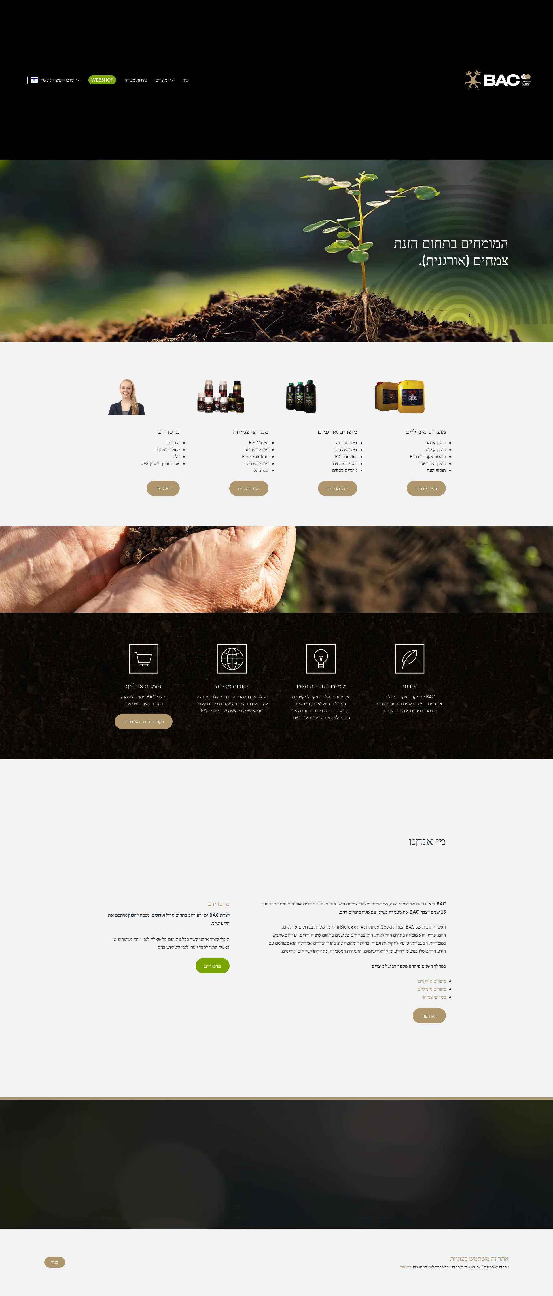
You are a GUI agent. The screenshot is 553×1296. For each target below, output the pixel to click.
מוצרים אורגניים (432, 981)
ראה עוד (163, 488)
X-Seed (261, 470)
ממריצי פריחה (256, 449)
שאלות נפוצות (167, 449)
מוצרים (161, 80)
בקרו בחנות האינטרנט (143, 721)
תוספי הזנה (436, 470)
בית (185, 80)
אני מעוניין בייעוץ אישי (160, 463)
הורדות (173, 442)
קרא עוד (405, 1267)
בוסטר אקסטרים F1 (428, 456)
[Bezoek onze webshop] (143, 659)
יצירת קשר (50, 80)
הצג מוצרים (426, 488)
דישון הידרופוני (433, 463)
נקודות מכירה (136, 80)
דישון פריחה (346, 442)
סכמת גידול (244, 1218)
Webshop (102, 80)
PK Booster (346, 456)
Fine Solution (255, 456)
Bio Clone (258, 442)
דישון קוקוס (436, 449)
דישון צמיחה (346, 449)
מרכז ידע (66, 80)
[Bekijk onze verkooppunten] (232, 659)
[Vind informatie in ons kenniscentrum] (321, 659)
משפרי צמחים (345, 463)
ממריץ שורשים (255, 463)
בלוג (176, 456)
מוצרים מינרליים (432, 989)
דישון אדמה (435, 442)
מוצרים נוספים (344, 470)
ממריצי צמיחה (433, 997)
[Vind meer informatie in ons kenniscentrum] (143, 396)
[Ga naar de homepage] (497, 80)
